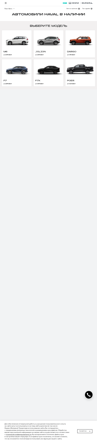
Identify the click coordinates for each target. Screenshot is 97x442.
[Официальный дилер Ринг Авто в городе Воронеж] (80, 3)
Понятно (83, 431)
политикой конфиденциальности (18, 434)
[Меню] (6, 3)
